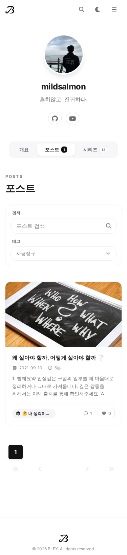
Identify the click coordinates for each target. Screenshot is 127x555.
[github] (55, 118)
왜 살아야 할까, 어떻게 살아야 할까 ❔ (58, 357)
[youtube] (72, 118)
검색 (16, 212)
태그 (16, 241)
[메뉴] (114, 9)
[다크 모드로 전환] (97, 9)
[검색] (81, 9)
